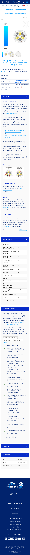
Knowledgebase (15, 511)
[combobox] (10, 337)
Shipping (15, 513)
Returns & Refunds (15, 524)
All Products (5, 17)
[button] (26, 24)
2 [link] (15, 437)
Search (23, 2)
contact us (6, 226)
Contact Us (15, 506)
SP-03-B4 (4, 71)
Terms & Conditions (15, 521)
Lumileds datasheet (11, 113)
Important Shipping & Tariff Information (15, 13)
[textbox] (9, 337)
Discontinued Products (16, 17)
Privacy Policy (15, 527)
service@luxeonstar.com (14, 498)
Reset (6, 342)
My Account (15, 508)
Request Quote (7, 2)
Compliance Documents (15, 529)
